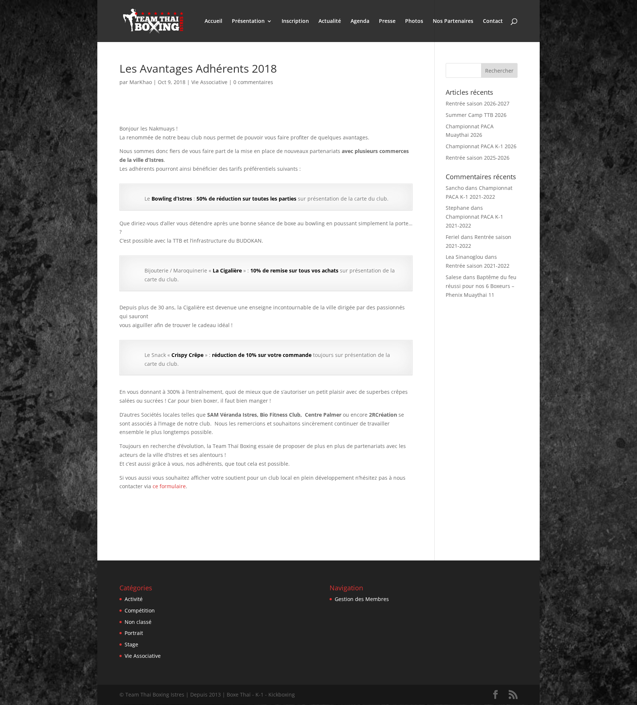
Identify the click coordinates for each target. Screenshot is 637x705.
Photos (414, 21)
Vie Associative (209, 82)
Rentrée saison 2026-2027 (477, 103)
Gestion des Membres (362, 598)
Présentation (248, 21)
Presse (387, 21)
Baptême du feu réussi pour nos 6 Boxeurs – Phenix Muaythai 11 (481, 286)
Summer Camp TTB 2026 (476, 114)
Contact (493, 21)
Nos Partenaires (453, 21)
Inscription (295, 21)
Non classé (138, 621)
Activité (134, 598)
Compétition (140, 610)
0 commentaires (253, 82)
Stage (131, 644)
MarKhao (140, 82)
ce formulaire (169, 486)
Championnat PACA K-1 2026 (481, 146)
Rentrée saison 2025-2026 (477, 157)
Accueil (213, 21)
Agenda (360, 21)
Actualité (329, 21)
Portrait (134, 632)
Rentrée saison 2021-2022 (477, 265)
